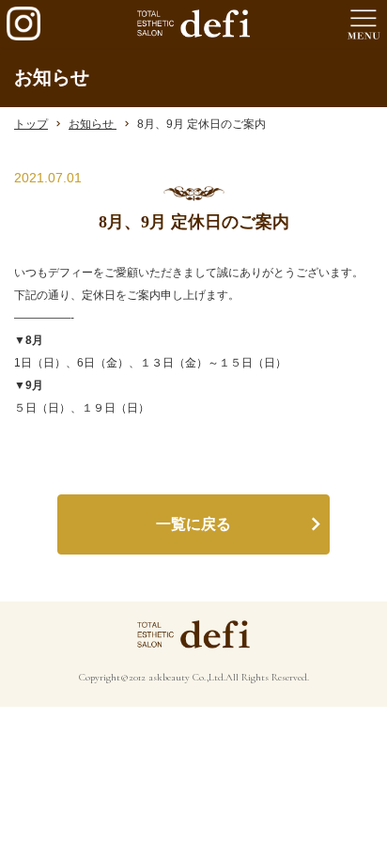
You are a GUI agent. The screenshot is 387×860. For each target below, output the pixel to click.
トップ (31, 124)
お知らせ (92, 124)
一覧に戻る (193, 524)
